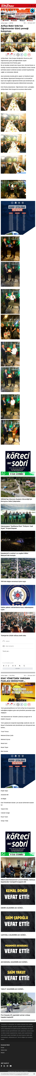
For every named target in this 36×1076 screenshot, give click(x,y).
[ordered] (13, 666)
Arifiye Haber (4, 23)
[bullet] (15, 666)
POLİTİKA (12, 675)
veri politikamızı (18, 1074)
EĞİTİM (11, 23)
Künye (2, 1047)
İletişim (3, 1052)
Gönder (17, 668)
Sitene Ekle (4, 1050)
